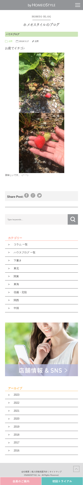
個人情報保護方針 (39, 472)
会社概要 (25, 472)
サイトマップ (56, 472)
